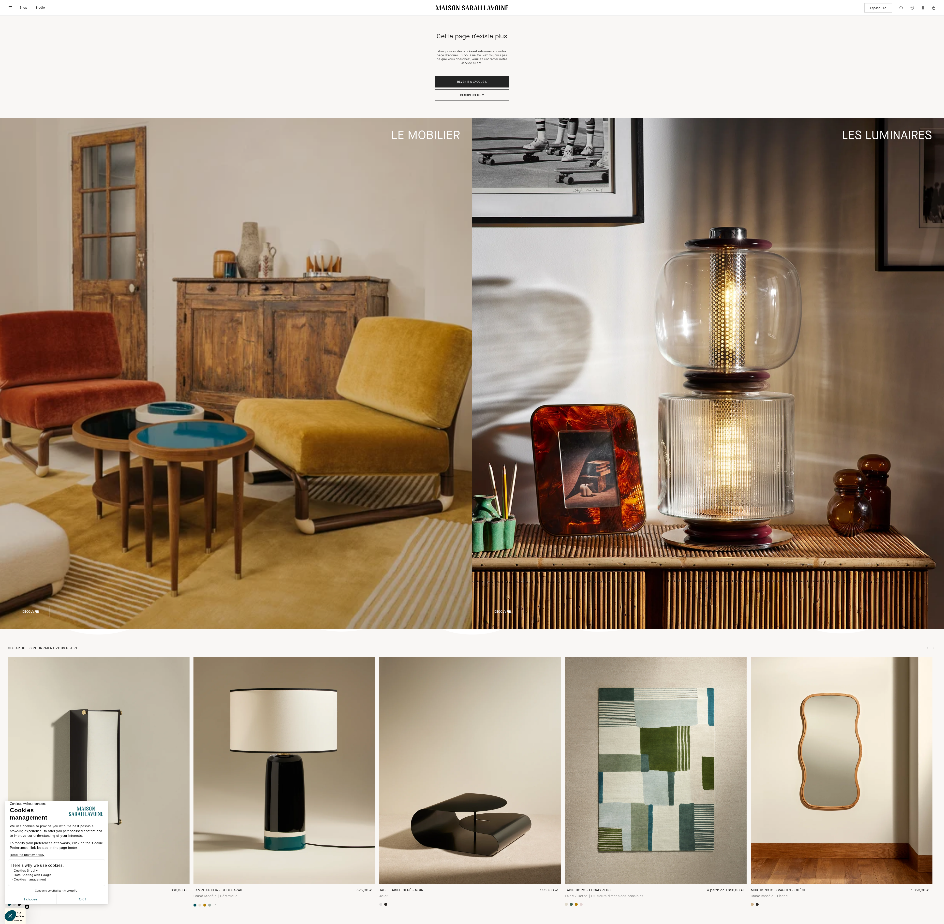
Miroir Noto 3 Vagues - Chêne (778, 890)
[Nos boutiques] (912, 7)
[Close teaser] (27, 906)
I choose (30, 899)
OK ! (82, 899)
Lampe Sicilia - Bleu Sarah (217, 890)
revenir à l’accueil (472, 82)
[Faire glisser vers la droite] (933, 648)
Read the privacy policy (27, 855)
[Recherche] (901, 7)
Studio (40, 7)
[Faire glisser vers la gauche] (927, 648)
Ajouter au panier (655, 875)
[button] (10, 916)
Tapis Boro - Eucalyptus (587, 890)
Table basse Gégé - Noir (401, 890)
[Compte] (922, 7)
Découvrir (30, 611)
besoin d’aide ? (472, 95)
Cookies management (30, 879)
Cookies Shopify (26, 870)
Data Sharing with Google (33, 875)
